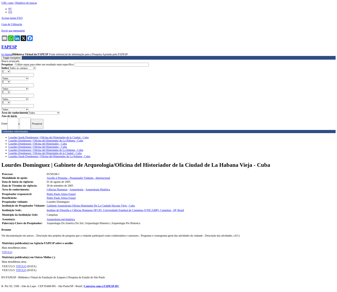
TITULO (7, 252)
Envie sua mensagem (13, 30)
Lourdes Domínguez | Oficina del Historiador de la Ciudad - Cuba (45, 153)
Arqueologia (76, 189)
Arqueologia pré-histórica (61, 219)
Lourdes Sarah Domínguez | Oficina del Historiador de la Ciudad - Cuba (48, 137)
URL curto (7, 2)
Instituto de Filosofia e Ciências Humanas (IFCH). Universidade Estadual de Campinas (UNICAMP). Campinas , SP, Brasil (115, 210)
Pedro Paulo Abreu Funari (61, 194)
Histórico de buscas (26, 2)
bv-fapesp (6, 54)
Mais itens (7, 247)
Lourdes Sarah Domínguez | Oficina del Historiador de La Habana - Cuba (49, 156)
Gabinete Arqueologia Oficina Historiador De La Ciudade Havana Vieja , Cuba (91, 205)
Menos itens (19, 247)
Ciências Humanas (57, 189)
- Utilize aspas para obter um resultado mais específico (37, 64)
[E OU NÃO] (5, 71)
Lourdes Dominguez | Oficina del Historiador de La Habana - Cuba (45, 140)
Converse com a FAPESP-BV (101, 286)
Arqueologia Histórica (97, 189)
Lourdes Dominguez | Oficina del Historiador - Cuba (37, 143)
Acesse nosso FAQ (12, 17)
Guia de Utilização (11, 24)
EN (10, 12)
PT (10, 8)
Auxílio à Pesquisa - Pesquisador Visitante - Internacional (78, 177)
